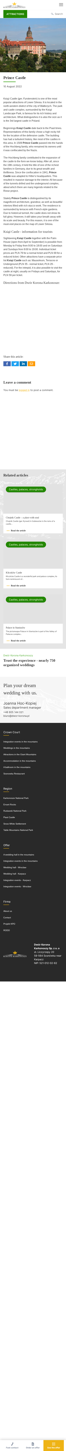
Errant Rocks (9, 804)
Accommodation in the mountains (19, 761)
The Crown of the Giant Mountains (15, 954)
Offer (6, 845)
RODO (6, 930)
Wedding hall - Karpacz (14, 873)
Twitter (15, 363)
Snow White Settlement (14, 824)
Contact (7, 917)
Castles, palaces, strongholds (26, 489)
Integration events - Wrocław (17, 886)
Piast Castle (9, 817)
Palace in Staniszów (15, 627)
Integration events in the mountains (20, 741)
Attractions (15, 14)
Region (7, 788)
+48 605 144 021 (13, 712)
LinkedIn (23, 363)
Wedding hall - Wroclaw (14, 867)
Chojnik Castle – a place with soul (22, 517)
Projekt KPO (9, 924)
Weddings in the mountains (16, 748)
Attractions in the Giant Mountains (19, 754)
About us (7, 911)
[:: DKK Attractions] (14, 5)
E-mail (31, 363)
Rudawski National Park (14, 811)
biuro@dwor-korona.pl (16, 715)
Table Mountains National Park (18, 830)
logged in (24, 390)
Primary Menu (61, 5)
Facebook (7, 363)
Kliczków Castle (14, 572)
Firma (6, 901)
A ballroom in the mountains (16, 767)
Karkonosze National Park (16, 798)
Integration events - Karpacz (17, 880)
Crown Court (11, 732)
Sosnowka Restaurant (14, 773)
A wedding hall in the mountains (18, 854)
